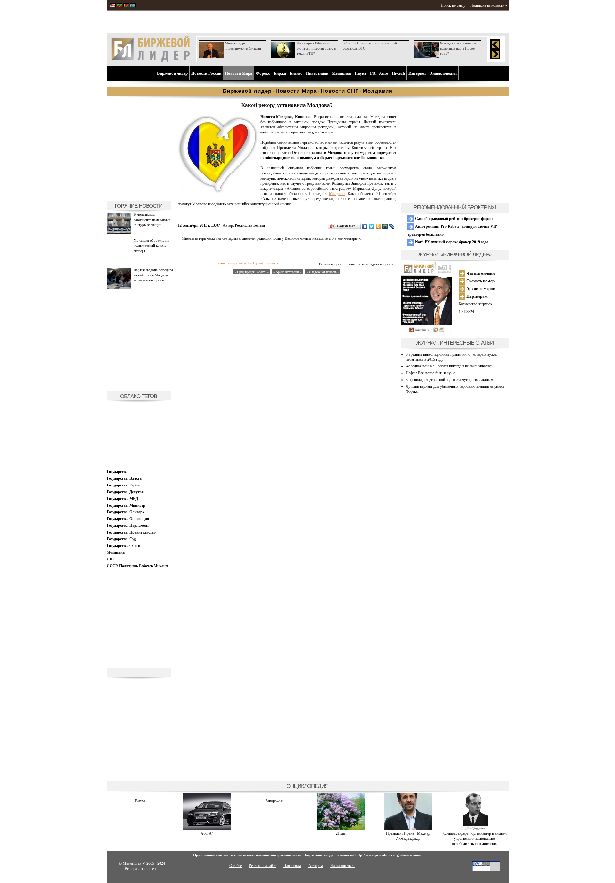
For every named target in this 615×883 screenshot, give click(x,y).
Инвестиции (317, 73)
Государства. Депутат (125, 492)
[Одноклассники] (378, 226)
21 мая (341, 833)
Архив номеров (480, 288)
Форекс (263, 73)
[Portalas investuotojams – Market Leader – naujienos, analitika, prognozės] (119, 6)
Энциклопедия (443, 73)
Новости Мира (238, 73)
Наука (360, 73)
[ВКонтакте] (365, 226)
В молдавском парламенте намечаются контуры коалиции (152, 220)
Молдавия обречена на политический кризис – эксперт (151, 245)
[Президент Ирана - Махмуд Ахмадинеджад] (408, 828)
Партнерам (476, 296)
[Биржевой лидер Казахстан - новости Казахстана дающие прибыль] (133, 6)
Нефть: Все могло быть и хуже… (432, 373)
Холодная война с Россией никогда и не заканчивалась (449, 366)
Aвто (383, 73)
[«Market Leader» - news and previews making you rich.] (113, 6)
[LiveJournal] (392, 226)
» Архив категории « (287, 272)
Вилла (140, 801)
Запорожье (274, 801)
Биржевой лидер (172, 73)
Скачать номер (480, 280)
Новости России (206, 73)
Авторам (315, 865)
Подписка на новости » (488, 5)
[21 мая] (341, 828)
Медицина (341, 73)
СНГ (111, 559)
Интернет (417, 73)
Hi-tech (398, 73)
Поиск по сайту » (454, 5)
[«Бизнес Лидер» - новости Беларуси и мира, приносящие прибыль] (126, 6)
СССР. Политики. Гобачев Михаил (137, 566)
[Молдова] (218, 192)
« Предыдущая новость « (251, 272)
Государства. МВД (122, 498)
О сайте (235, 865)
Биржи (280, 73)
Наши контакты (342, 865)
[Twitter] (371, 226)
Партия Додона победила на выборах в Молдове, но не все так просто (153, 275)
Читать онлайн (480, 273)
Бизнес (296, 73)
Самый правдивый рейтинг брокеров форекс (453, 218)
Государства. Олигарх (125, 512)
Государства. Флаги (123, 545)
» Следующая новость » (323, 272)
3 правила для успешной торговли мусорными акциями (450, 379)
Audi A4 (207, 833)
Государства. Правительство (131, 532)
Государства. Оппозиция (128, 519)
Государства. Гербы (123, 485)
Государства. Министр (126, 505)
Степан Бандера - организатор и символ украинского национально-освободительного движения (475, 838)
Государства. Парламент (128, 525)
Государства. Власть (124, 478)
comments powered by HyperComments (248, 263)
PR (372, 73)
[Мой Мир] (385, 226)
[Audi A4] (207, 828)
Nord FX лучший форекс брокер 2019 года (451, 242)
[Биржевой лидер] (150, 61)
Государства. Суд (121, 539)
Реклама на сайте (262, 865)
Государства (117, 472)
